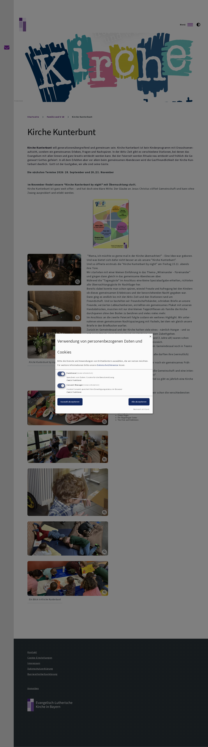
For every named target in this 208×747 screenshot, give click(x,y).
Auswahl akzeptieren (69, 401)
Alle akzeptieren (139, 401)
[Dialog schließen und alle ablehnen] (150, 335)
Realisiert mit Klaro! (141, 409)
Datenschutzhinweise (107, 365)
